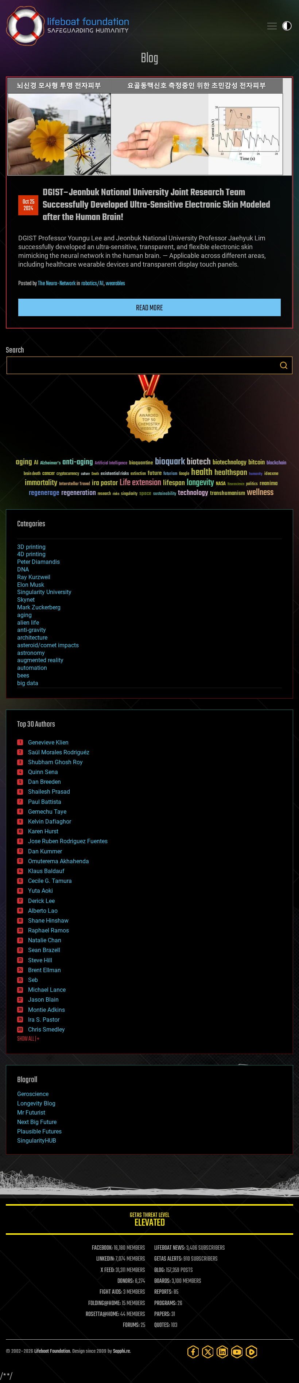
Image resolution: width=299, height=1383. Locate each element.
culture (85, 474)
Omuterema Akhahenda (58, 861)
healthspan (230, 473)
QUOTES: (162, 1325)
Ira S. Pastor (43, 1019)
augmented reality (40, 660)
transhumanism (227, 493)
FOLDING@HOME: (104, 1303)
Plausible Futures (39, 1131)
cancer (48, 474)
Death (95, 474)
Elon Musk (30, 584)
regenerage (44, 493)
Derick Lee (41, 900)
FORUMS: (131, 1325)
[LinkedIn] (222, 1351)
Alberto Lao (43, 910)
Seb (33, 980)
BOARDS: (162, 1281)
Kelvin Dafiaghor (49, 821)
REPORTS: (163, 1292)
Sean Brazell (44, 950)
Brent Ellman (44, 970)
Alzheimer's (50, 463)
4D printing (31, 554)
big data (27, 683)
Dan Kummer (45, 851)
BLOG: (159, 1270)
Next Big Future (37, 1122)
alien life (28, 622)
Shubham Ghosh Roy (55, 762)
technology (193, 493)
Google (184, 474)
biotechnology (229, 463)
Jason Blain (43, 999)
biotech (199, 462)
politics (252, 484)
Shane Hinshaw (48, 920)
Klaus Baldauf (46, 871)
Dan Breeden (44, 781)
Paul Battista (44, 801)
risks (116, 494)
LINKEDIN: (105, 1259)
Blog (149, 58)
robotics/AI (92, 283)
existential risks (115, 474)
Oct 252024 (28, 205)
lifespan (174, 483)
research (104, 494)
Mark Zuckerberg (39, 607)
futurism (170, 474)
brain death (32, 474)
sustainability (164, 494)
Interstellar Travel (74, 484)
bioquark (170, 462)
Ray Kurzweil (33, 577)
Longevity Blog (36, 1103)
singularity (129, 494)
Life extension (140, 483)
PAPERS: (162, 1314)
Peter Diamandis (38, 561)
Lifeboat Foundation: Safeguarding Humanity (131, 26)
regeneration (78, 493)
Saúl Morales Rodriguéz (58, 752)
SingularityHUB (36, 1140)
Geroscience (32, 1094)
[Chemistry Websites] (149, 410)
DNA (23, 569)
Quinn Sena (43, 772)
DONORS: (125, 1281)
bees (23, 675)
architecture (32, 637)
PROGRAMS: (165, 1303)
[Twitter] (208, 1351)
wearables (115, 283)
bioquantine (141, 463)
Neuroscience (236, 485)
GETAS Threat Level (149, 1221)
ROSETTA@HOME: (102, 1314)
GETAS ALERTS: (168, 1259)
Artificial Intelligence (111, 463)
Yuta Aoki (40, 890)
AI (36, 463)
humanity (256, 474)
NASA (221, 484)
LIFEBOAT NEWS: (169, 1248)
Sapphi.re (121, 1351)
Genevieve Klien (48, 742)
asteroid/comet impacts (48, 645)
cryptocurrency (68, 474)
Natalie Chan (44, 940)
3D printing (31, 546)
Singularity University (44, 592)
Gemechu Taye (47, 811)
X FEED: (107, 1270)
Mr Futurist (31, 1112)
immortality (41, 483)
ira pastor (105, 483)
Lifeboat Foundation (52, 1351)
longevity (200, 483)
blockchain (276, 463)
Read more (149, 308)
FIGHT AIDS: (111, 1292)
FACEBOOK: (102, 1248)
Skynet (26, 599)
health (202, 472)
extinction (138, 474)
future (155, 473)
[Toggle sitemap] (272, 26)
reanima (268, 483)
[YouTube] (237, 1351)
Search (283, 365)
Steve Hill (40, 960)
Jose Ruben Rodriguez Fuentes (68, 841)
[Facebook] (193, 1351)
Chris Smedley (46, 1029)
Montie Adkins (46, 1009)
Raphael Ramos (48, 930)
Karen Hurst (43, 831)
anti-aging (77, 462)
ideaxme (271, 474)
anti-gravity (31, 629)
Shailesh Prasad (49, 791)
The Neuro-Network (56, 283)
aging (24, 462)
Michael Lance (47, 989)
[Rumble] (251, 1351)
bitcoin (256, 463)
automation (32, 667)
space (145, 493)
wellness (260, 493)
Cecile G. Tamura (50, 880)
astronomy (31, 652)
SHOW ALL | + (28, 1039)
